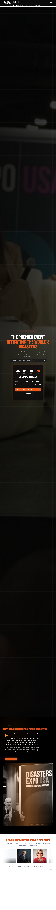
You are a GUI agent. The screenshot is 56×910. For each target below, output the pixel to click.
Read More (10, 759)
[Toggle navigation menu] (51, 2)
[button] (9, 860)
